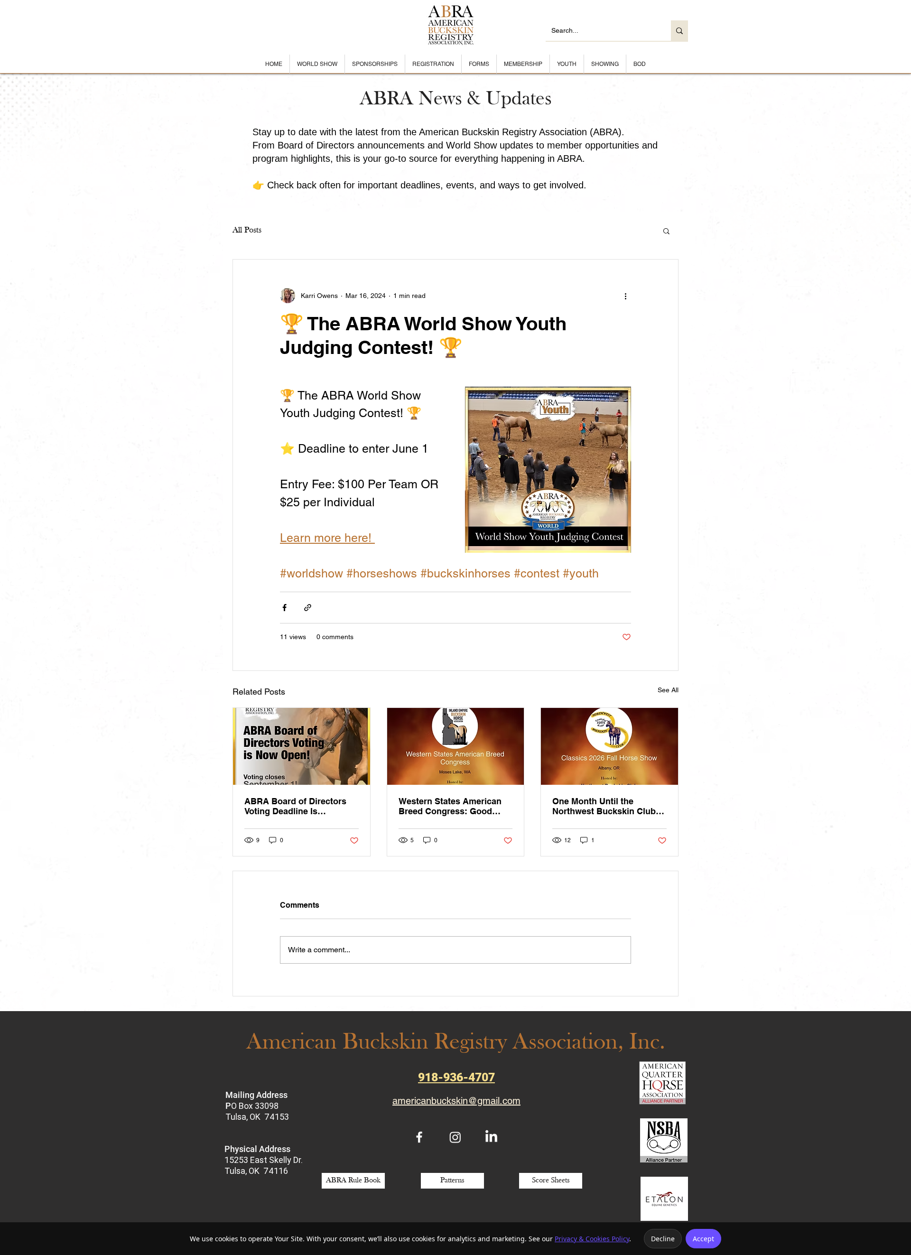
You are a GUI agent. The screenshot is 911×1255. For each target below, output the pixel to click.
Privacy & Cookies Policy (592, 1238)
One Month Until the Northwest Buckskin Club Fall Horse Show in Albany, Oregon (606, 806)
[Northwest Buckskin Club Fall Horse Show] (609, 746)
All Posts (246, 230)
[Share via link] (307, 607)
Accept (703, 1238)
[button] (666, 230)
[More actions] (625, 295)
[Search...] (679, 30)
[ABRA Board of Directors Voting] (301, 746)
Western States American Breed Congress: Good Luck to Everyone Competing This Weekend (450, 806)
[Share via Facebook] (284, 607)
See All (668, 690)
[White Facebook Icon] (419, 1137)
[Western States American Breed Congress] (455, 746)
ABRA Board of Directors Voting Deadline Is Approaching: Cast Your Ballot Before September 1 (297, 806)
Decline (663, 1238)
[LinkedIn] (491, 1137)
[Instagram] (455, 1137)
